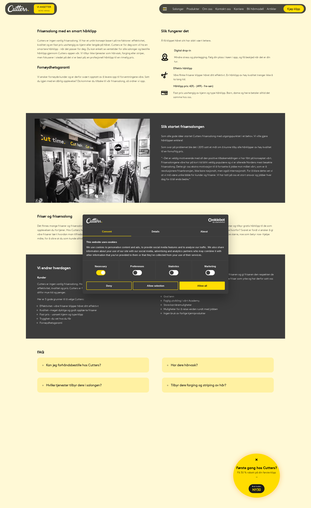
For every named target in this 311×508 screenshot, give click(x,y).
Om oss (207, 9)
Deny (109, 285)
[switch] (137, 272)
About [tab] (204, 231)
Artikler (271, 9)
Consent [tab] (107, 231)
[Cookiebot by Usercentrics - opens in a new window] (210, 220)
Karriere (239, 9)
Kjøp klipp (293, 9)
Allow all (202, 285)
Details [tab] (156, 231)
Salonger (178, 9)
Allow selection (155, 285)
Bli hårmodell (255, 9)
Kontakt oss (223, 9)
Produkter (193, 9)
